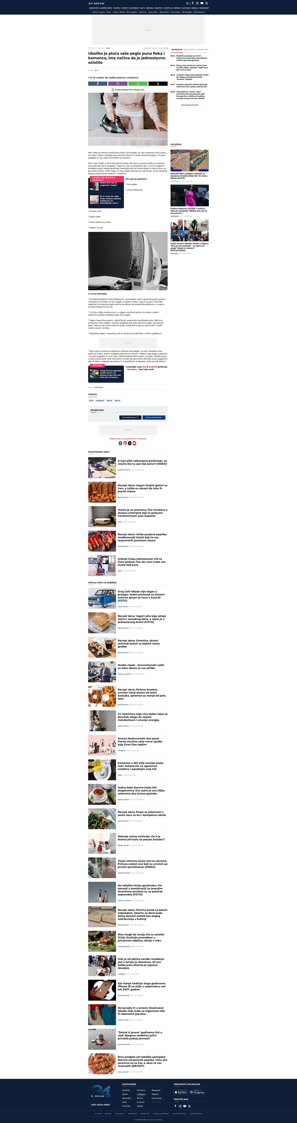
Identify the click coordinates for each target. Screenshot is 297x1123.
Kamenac (100, 401)
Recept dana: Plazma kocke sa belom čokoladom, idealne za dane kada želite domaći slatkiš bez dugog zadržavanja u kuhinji (142, 915)
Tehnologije (186, 12)
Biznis (177, 8)
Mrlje (109, 401)
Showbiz (133, 8)
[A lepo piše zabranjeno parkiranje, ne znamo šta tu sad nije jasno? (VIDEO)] (102, 467)
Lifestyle (168, 8)
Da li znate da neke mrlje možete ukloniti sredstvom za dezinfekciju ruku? (110, 199)
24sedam (132, 369)
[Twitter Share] (158, 84)
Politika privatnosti (161, 1114)
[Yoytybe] (202, 3)
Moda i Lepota (98, 12)
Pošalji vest (145, 1114)
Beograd (175, 181)
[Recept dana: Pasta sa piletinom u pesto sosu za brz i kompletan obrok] (102, 818)
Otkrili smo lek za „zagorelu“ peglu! (108, 184)
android (153, 366)
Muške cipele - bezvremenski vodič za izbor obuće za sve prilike (141, 667)
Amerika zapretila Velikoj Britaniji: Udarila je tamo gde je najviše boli (191, 85)
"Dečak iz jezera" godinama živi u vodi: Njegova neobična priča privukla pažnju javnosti (140, 1035)
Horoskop (204, 8)
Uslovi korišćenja (179, 1114)
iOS (144, 366)
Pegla (117, 401)
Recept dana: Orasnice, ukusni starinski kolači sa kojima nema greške (139, 643)
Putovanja (175, 12)
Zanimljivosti (199, 12)
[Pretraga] (187, 3)
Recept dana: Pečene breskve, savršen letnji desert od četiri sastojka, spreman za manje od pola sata (142, 694)
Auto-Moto (153, 12)
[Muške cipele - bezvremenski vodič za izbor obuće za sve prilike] (102, 671)
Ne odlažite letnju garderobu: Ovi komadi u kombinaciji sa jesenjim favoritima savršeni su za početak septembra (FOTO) (140, 890)
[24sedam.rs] (96, 3)
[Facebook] (192, 3)
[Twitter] (206, 3)
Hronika (149, 8)
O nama (98, 1114)
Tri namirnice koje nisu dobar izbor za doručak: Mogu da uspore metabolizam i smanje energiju (143, 717)
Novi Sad (156, 1102)
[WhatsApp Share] (138, 84)
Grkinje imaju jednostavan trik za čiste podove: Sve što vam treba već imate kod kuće (142, 562)
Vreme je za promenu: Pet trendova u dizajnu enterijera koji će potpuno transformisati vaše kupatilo (142, 513)
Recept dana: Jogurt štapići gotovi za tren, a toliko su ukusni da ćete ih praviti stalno (142, 488)
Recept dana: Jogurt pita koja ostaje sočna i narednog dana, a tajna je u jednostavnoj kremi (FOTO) (142, 619)
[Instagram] (197, 3)
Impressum (120, 1114)
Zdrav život (164, 12)
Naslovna (91, 48)
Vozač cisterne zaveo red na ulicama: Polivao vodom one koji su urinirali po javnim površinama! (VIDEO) (143, 864)
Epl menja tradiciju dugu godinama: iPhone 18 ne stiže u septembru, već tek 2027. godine (142, 986)
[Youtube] (134, 443)
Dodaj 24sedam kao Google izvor (129, 90)
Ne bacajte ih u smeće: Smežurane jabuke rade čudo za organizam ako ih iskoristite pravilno (141, 1011)
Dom (109, 12)
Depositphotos (196, 1114)
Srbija (194, 8)
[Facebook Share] (97, 84)
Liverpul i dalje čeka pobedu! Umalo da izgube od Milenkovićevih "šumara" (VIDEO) (192, 77)
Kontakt (108, 1114)
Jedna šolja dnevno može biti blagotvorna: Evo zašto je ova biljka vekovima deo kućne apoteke (141, 790)
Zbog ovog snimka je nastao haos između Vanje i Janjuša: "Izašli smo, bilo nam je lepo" (192, 67)
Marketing (132, 1114)
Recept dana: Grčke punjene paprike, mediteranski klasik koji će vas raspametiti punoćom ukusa (142, 537)
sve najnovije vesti (190, 105)
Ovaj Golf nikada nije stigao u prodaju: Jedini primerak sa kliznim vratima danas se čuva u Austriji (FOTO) (141, 596)
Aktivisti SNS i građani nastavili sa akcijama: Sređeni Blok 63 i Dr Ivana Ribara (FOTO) (189, 176)
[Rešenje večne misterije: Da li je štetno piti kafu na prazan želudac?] (102, 843)
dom (91, 401)
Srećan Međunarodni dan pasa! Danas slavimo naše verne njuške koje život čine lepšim (140, 741)
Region (155, 1094)
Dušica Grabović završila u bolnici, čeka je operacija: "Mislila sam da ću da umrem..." (189, 210)
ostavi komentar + (153, 417)
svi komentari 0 (130, 417)
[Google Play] (197, 1092)
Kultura (186, 8)
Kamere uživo (106, 8)
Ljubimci (142, 12)
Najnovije (93, 8)
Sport (125, 8)
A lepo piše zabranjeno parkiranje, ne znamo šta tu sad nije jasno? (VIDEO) (142, 462)
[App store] (181, 1092)
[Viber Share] (117, 84)
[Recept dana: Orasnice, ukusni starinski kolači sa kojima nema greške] (102, 647)
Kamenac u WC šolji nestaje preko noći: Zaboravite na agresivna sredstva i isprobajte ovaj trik (140, 766)
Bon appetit (132, 12)
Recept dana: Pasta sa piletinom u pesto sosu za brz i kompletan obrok (142, 814)
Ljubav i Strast (119, 12)
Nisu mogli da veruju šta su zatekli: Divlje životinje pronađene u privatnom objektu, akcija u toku (141, 937)
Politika (117, 8)
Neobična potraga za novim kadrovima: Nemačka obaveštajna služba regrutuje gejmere (191, 58)
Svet (142, 8)
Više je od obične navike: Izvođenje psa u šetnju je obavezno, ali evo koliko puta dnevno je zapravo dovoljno (141, 964)
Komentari (202, 49)
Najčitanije (190, 49)
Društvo (159, 8)
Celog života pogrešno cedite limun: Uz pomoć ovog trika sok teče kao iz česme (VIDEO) (110, 374)
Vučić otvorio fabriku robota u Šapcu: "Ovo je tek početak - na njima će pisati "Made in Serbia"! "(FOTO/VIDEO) (190, 247)
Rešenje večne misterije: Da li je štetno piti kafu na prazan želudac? (141, 838)
